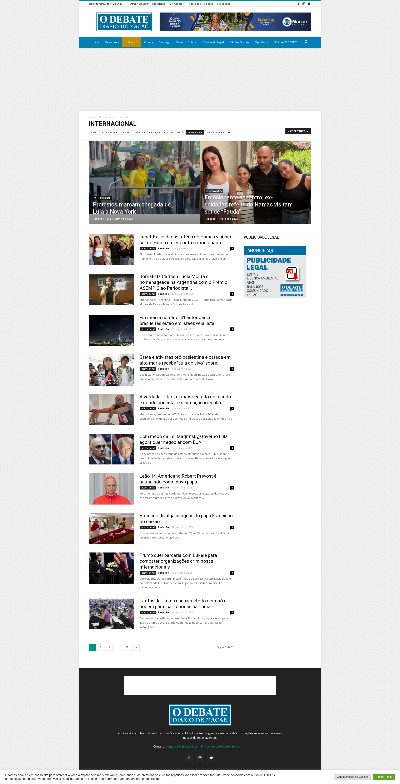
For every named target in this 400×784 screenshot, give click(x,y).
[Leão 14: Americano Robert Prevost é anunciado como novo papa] (111, 489)
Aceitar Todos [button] (384, 776)
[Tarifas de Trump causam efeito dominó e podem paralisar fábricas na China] (111, 613)
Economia (139, 132)
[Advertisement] (200, 79)
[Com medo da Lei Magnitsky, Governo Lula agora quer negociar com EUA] (111, 449)
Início (92, 117)
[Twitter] (309, 3)
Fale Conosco (176, 3)
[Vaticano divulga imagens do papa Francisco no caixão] (111, 528)
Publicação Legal (213, 42)
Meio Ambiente (215, 132)
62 (126, 647)
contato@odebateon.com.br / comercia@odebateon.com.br (206, 746)
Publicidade (223, 3)
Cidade (148, 42)
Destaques (112, 42)
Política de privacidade (200, 3)
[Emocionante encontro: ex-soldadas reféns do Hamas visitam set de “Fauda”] (255, 189)
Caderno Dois (184, 42)
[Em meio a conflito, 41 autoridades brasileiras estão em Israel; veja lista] (111, 330)
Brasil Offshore (109, 132)
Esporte (168, 132)
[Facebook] (298, 3)
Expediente (158, 3)
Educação (154, 132)
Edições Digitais (239, 42)
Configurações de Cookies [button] (353, 776)
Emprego (164, 42)
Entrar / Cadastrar (139, 3)
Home (95, 42)
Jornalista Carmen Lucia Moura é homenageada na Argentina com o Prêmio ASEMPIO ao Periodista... (184, 282)
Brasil (93, 132)
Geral (180, 132)
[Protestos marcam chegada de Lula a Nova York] (144, 177)
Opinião (260, 42)
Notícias (130, 42)
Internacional (195, 132)
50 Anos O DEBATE (285, 42)
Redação (98, 218)
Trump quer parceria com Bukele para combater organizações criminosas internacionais (178, 561)
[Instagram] (303, 3)
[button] (306, 42)
